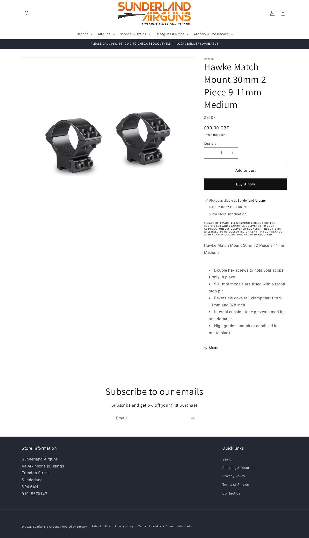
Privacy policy (124, 526)
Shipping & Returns (237, 468)
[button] (27, 13)
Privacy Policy (233, 476)
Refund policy (100, 526)
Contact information (179, 526)
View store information (227, 214)
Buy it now (245, 184)
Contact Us (231, 493)
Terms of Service (235, 485)
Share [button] (213, 348)
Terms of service (149, 526)
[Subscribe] (192, 418)
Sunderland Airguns (46, 526)
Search (228, 459)
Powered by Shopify (73, 526)
